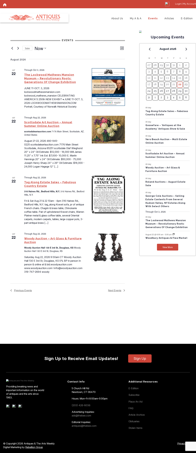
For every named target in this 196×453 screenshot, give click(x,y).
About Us (117, 18)
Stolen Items (135, 427)
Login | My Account (185, 3)
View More (167, 247)
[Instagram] (21, 406)
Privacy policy (185, 443)
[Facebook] (9, 406)
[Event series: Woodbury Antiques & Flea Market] (173, 234)
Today (27, 48)
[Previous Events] (12, 48)
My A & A (135, 18)
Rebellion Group (34, 447)
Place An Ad (135, 401)
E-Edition (187, 18)
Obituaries (133, 421)
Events (153, 18)
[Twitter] (15, 406)
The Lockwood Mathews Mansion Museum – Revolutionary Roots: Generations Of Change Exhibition (50, 78)
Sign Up (140, 358)
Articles (169, 18)
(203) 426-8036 (81, 405)
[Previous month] (149, 49)
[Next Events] (18, 48)
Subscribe (133, 394)
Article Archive (136, 414)
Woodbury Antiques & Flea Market (166, 238)
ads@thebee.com (81, 415)
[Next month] (186, 49)
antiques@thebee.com (84, 425)
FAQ (130, 408)
